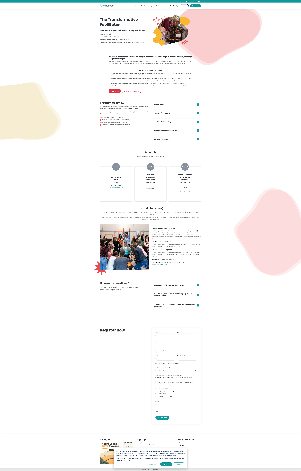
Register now (115, 91)
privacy (165, 375)
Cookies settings (153, 464)
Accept (166, 464)
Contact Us (195, 6)
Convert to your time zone (116, 188)
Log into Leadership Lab (193, 1)
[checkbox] (176, 383)
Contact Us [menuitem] (182, 443)
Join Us (184, 6)
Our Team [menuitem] (181, 445)
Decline (179, 464)
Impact (152, 6)
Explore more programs (131, 91)
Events (172, 6)
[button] (136, 6)
